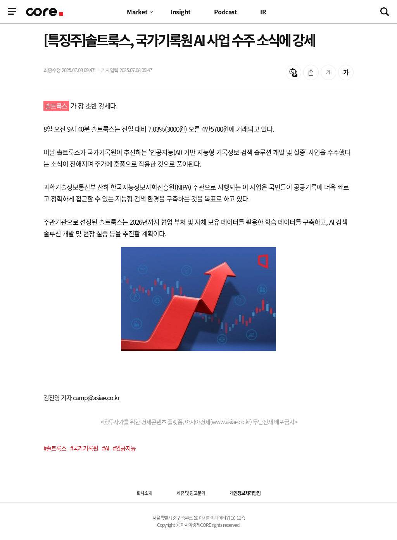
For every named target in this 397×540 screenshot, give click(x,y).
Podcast (225, 11)
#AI (105, 448)
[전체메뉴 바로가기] (12, 11)
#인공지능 (124, 448)
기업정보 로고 (45, 12)
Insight (181, 11)
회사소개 (144, 493)
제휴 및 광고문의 (190, 493)
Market (137, 11)
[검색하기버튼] (384, 11)
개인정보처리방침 (245, 493)
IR (263, 11)
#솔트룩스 (54, 448)
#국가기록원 (84, 448)
